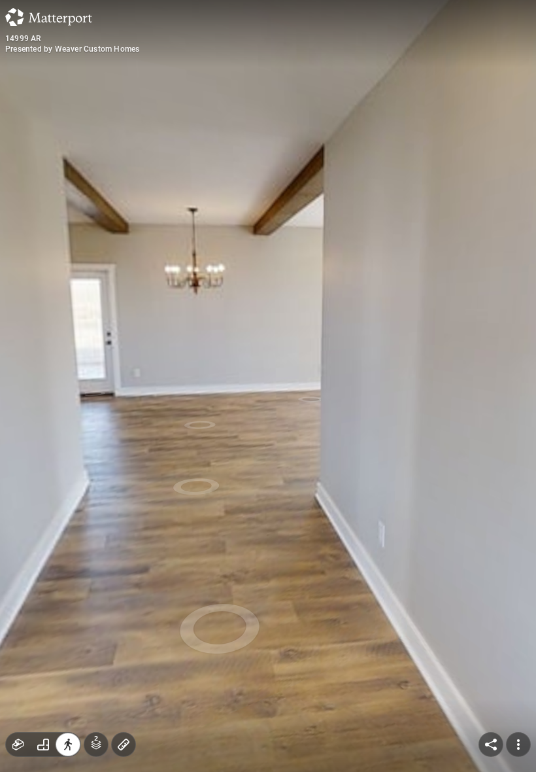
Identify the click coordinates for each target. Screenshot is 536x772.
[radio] (18, 744)
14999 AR (23, 38)
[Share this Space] (490, 744)
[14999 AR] (268, 386)
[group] (43, 744)
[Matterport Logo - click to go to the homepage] (49, 17)
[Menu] (518, 744)
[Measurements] (123, 744)
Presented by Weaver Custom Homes (72, 49)
